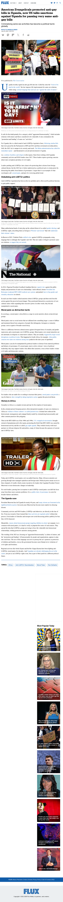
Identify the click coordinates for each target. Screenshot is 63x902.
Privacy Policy (37, 879)
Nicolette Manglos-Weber (9, 29)
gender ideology (52, 228)
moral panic (41, 565)
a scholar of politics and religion (14, 155)
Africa (10, 565)
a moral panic (16, 173)
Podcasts (19, 879)
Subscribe (33, 3)
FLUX (10, 879)
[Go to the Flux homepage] (5, 3)
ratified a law (27, 237)
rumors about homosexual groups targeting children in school (28, 523)
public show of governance (40, 492)
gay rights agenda (30, 425)
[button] (3, 35)
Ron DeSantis (52, 565)
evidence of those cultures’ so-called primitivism (23, 411)
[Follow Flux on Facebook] (57, 3)
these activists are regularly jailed (38, 514)
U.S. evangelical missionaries (43, 420)
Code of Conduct (46, 879)
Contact (26, 3)
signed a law (41, 287)
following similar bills (51, 143)
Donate (30, 879)
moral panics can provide (50, 394)
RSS (53, 879)
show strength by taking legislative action (24, 397)
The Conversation (18, 80)
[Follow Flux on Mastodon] (51, 3)
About (20, 3)
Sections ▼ (13, 3)
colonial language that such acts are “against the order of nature (36, 90)
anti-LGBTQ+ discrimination (25, 565)
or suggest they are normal (18, 242)
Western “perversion (37, 231)
